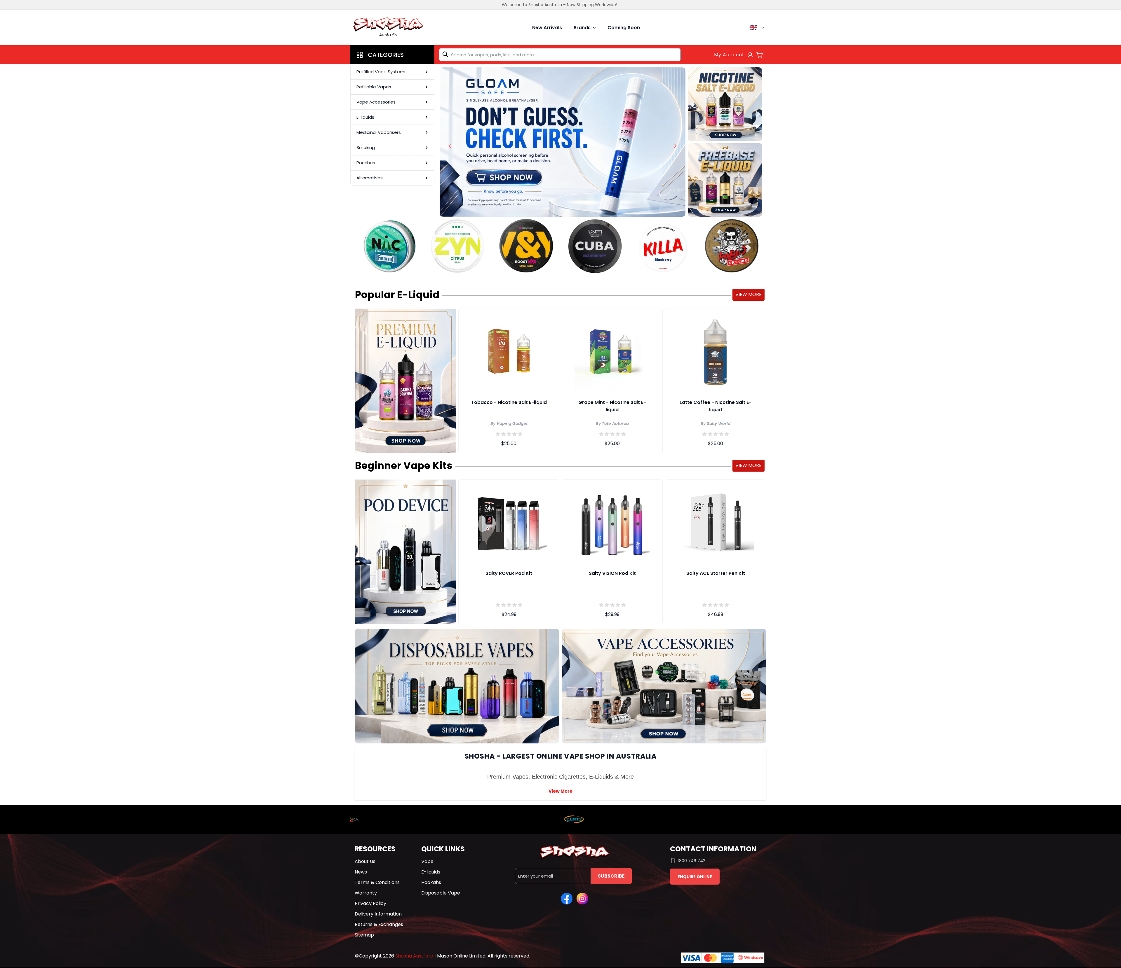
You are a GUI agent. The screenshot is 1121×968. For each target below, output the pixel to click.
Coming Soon (624, 27)
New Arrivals (547, 27)
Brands (582, 27)
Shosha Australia (414, 956)
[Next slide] (675, 146)
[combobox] (560, 54)
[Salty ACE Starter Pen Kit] (715, 522)
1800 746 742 (691, 860)
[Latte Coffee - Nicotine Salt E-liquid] (715, 351)
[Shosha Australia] (562, 142)
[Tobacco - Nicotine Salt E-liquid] (508, 351)
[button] (392, 54)
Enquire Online (695, 877)
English (758, 27)
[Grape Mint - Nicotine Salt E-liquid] (612, 351)
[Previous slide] (450, 146)
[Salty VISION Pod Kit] (612, 522)
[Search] (446, 54)
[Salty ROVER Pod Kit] (508, 522)
